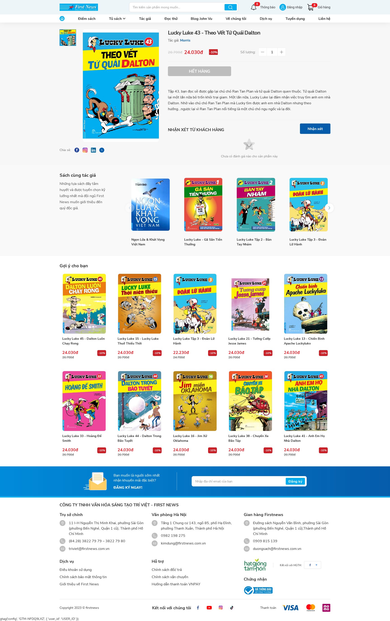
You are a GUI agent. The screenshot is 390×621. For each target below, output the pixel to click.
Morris (185, 40)
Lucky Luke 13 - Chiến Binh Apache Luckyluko (304, 340)
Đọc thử (171, 18)
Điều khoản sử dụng (76, 569)
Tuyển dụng (295, 18)
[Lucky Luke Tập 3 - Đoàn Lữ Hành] (309, 205)
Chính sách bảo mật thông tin (83, 576)
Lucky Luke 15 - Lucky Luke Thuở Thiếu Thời (138, 340)
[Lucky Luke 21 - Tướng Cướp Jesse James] (250, 304)
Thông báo (265, 6)
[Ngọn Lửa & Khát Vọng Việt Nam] (150, 205)
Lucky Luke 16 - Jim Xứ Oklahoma (190, 438)
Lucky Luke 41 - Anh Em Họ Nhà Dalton (304, 438)
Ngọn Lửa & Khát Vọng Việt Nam (148, 241)
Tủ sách (115, 18)
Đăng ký (295, 481)
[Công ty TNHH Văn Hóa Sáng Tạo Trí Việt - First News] (79, 7)
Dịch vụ (266, 18)
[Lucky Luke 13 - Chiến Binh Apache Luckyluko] (306, 304)
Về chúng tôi (236, 18)
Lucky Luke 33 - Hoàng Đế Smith (82, 438)
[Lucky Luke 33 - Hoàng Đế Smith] (84, 401)
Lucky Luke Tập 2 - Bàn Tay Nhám (254, 241)
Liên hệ (324, 18)
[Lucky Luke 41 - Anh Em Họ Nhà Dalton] (306, 401)
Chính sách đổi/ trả (167, 569)
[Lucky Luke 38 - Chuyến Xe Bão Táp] (250, 401)
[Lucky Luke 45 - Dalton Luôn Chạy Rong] (84, 304)
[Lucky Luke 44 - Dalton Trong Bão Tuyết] (139, 401)
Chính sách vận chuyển (170, 576)
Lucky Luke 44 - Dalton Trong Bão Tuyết (139, 438)
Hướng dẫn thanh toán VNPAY (176, 583)
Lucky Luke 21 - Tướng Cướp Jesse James (249, 340)
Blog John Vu (201, 18)
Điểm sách (86, 18)
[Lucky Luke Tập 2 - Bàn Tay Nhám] (256, 205)
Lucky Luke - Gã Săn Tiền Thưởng (203, 241)
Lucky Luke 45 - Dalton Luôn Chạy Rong (83, 340)
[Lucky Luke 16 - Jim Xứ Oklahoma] (195, 401)
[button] (329, 207)
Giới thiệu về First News (79, 583)
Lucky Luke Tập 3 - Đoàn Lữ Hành (308, 241)
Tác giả (145, 18)
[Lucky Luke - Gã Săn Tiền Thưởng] (203, 205)
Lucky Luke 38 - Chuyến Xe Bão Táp (248, 438)
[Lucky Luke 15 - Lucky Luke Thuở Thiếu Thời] (139, 304)
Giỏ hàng (322, 6)
